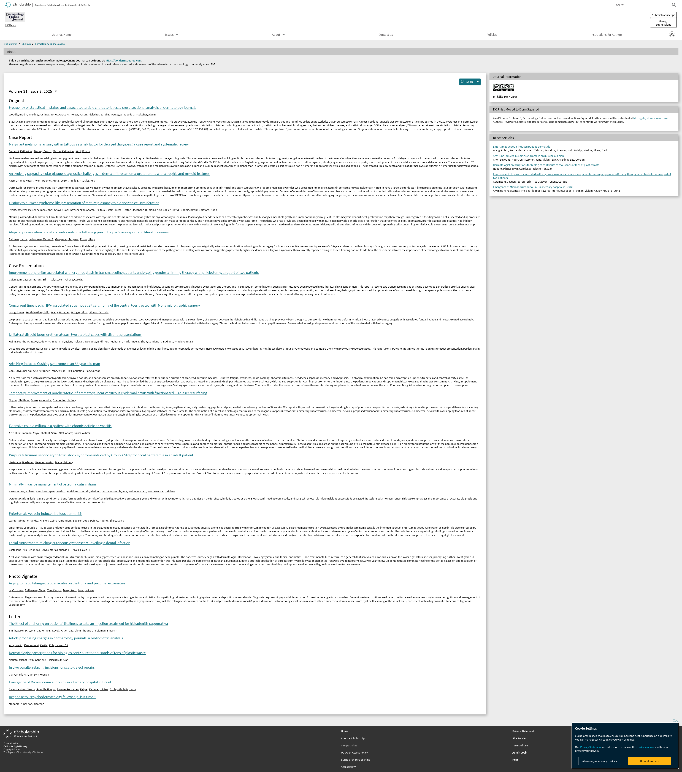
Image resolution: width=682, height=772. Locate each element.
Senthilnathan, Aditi (37, 312)
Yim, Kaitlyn (54, 590)
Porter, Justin (79, 114)
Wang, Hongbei (60, 312)
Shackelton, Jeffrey (64, 400)
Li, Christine (16, 590)
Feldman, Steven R (106, 630)
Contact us (385, 35)
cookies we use (645, 747)
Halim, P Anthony (19, 341)
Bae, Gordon (93, 370)
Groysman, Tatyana (66, 239)
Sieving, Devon (42, 151)
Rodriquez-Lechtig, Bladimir (84, 491)
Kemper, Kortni (44, 462)
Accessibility (348, 766)
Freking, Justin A (39, 114)
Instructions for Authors (607, 35)
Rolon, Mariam (137, 491)
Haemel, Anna (50, 180)
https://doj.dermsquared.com (123, 60)
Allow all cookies (649, 761)
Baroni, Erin (40, 279)
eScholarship (10, 43)
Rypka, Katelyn (17, 210)
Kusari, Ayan (33, 180)
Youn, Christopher (39, 370)
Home (344, 731)
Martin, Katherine (63, 151)
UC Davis (10, 25)
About (276, 35)
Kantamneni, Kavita (35, 645)
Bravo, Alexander (41, 400)
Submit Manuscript (663, 15)
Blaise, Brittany (64, 462)
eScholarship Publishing (355, 759)
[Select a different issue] (56, 91)
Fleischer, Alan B (146, 114)
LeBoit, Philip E (70, 180)
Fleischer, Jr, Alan (58, 660)
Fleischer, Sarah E (99, 114)
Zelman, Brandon (60, 520)
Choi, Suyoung (17, 370)
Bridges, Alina (79, 312)
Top (675, 720)
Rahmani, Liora (18, 239)
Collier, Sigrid (171, 210)
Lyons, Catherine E (39, 630)
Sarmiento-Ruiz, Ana (114, 491)
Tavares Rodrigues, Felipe (72, 689)
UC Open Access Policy (354, 752)
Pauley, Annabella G (123, 114)
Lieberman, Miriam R (41, 239)
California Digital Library (15, 746)
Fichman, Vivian (98, 689)
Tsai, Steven (56, 279)
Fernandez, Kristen (37, 520)
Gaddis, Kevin (189, 210)
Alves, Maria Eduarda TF (56, 550)
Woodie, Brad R (18, 114)
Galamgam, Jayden (20, 279)
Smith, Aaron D (18, 630)
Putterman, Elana (35, 590)
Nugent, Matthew (19, 400)
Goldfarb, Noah (208, 210)
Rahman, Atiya (30, 433)
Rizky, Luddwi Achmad (44, 341)
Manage (663, 22)
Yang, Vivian (59, 370)
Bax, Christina (75, 370)
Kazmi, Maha (16, 180)
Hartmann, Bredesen (21, 462)
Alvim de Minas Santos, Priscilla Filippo (32, 689)
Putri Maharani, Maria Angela (121, 341)
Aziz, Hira (14, 433)
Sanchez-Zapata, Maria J (50, 491)
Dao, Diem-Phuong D (81, 630)
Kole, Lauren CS (58, 645)
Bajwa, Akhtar (82, 433)
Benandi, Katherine (20, 151)
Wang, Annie (16, 312)
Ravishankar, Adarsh (82, 210)
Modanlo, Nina (17, 704)
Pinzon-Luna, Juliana (21, 491)
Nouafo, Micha (17, 660)
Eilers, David (117, 520)
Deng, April (69, 590)
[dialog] (625, 745)
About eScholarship (353, 738)
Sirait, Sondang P (151, 341)
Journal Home (62, 35)
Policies (491, 35)
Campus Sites (349, 745)
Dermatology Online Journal (50, 43)
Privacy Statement (591, 747)
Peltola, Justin (104, 210)
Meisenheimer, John (40, 210)
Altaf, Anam (65, 433)
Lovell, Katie (59, 630)
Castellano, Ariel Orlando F (25, 550)
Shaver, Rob (61, 210)
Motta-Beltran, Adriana (161, 491)
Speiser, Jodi (80, 520)
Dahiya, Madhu (99, 520)
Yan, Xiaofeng (36, 704)
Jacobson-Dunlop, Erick (146, 210)
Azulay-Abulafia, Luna (123, 689)
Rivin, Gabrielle (37, 660)
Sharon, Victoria (99, 312)
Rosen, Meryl (87, 239)
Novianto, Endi (94, 341)
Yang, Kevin (15, 645)
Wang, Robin (16, 520)
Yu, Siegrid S (87, 180)
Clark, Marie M (17, 674)
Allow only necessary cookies (599, 761)
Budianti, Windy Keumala (178, 341)
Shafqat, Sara (48, 433)
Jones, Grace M (60, 114)
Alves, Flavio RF (82, 550)
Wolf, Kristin (83, 151)
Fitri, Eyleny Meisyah (71, 341)
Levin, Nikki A (86, 590)
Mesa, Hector (123, 210)
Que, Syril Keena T (38, 674)
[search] (674, 4)
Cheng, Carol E (74, 279)
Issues (169, 35)
